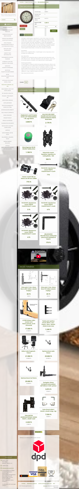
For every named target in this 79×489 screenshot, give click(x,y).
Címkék (21, 82)
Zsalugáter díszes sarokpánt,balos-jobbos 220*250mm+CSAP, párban (48, 384)
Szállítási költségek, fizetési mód (44, 483)
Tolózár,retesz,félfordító (7, 123)
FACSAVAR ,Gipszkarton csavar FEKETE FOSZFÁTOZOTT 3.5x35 (48, 204)
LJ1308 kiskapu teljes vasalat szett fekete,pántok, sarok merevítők (28, 322)
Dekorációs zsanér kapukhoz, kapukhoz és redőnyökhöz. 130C (48, 154)
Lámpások (7, 130)
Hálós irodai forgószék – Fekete (29, 352)
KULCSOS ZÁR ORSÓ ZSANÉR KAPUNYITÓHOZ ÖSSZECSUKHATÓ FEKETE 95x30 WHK (48, 116)
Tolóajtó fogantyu (7, 27)
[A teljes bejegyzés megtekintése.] (29, 103)
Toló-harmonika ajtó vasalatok (8, 30)
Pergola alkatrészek (7, 120)
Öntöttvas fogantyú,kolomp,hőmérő (7, 71)
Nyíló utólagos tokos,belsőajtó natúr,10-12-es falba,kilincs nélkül (7, 44)
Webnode (45, 486)
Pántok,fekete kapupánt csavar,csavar (7, 126)
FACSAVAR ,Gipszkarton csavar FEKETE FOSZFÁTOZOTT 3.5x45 (29, 232)
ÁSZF (54, 483)
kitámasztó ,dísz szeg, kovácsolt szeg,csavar (7, 62)
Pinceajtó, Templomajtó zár (7, 96)
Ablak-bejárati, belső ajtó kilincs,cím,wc (8, 89)
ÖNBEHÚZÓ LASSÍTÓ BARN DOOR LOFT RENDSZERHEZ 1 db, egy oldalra (29, 116)
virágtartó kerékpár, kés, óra (8, 85)
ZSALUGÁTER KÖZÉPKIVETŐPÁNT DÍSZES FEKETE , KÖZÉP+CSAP (29, 417)
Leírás (22, 34)
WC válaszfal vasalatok (7, 93)
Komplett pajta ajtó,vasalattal (7, 53)
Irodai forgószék (7, 115)
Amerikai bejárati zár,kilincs (8, 142)
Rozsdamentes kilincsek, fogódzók (7, 58)
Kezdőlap (22, 2)
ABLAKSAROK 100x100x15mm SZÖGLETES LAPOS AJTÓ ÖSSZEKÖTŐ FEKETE (48, 236)
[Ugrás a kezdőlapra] (8, 7)
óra (26, 82)
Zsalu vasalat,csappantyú (7, 112)
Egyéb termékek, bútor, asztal (7, 133)
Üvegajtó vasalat (8, 117)
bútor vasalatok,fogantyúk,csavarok (7, 76)
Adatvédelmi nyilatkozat (32, 483)
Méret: (36, 26)
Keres (15, 20)
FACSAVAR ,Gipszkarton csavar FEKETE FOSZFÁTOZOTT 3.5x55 (29, 204)
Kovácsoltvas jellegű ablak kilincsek (8, 35)
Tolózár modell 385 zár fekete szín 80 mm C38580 (29, 177)
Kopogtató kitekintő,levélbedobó (7, 66)
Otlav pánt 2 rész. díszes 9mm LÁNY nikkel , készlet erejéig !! (29, 288)
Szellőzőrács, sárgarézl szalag (7, 138)
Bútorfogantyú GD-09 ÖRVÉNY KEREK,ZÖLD (28, 148)
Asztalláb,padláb (8, 102)
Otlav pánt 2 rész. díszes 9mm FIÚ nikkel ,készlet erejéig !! (48, 288)
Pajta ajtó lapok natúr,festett (7, 49)
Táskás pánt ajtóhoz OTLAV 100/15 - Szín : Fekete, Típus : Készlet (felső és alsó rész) (48, 323)
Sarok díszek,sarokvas (7, 100)
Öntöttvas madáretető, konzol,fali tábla (7, 106)
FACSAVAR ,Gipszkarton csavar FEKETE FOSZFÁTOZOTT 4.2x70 (48, 169)
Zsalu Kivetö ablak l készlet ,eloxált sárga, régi (48, 410)
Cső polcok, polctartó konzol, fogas (7, 81)
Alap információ (28, 34)
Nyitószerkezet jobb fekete (48, 352)
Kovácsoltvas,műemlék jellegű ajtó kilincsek (7, 39)
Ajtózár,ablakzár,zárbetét (7, 109)
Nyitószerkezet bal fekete (29, 378)
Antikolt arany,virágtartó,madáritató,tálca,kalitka (7, 147)
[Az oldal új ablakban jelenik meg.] (26, 17)
